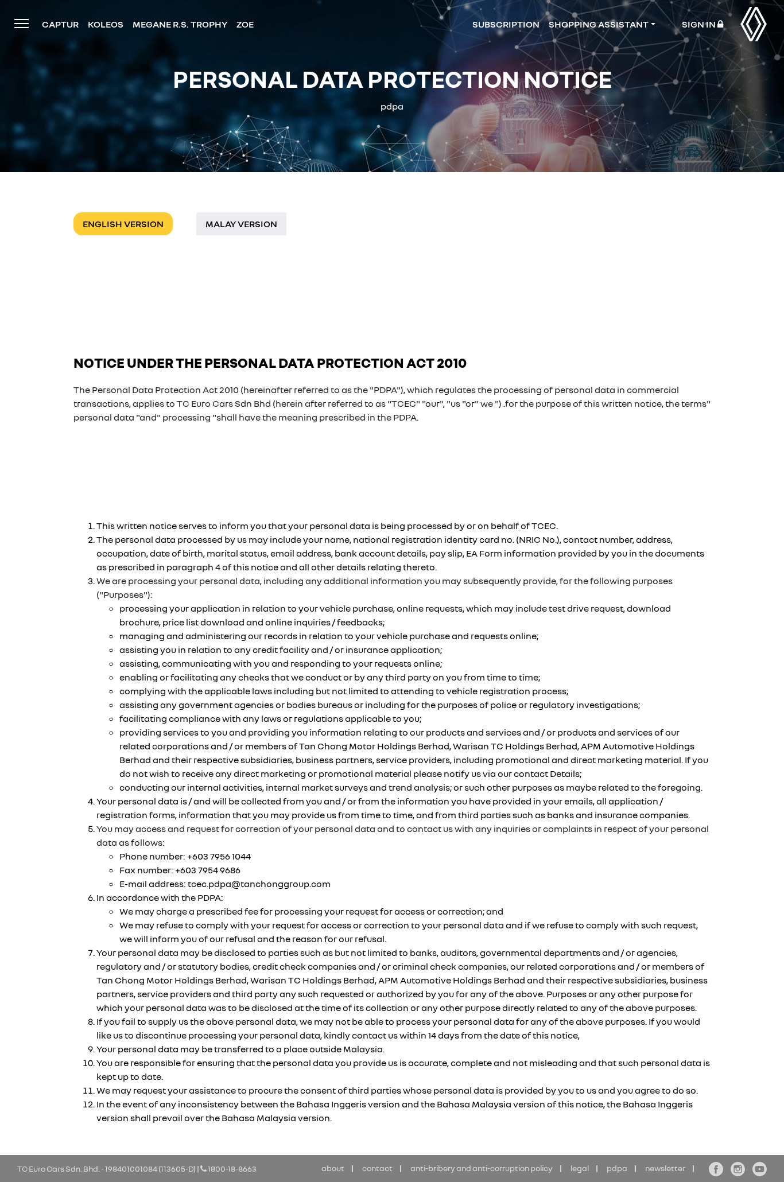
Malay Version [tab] (241, 224)
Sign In (699, 24)
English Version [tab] (123, 224)
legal (579, 1168)
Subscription (506, 24)
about (332, 1168)
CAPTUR (60, 24)
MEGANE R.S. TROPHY (180, 24)
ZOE (245, 24)
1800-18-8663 (232, 1168)
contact (377, 1168)
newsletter (665, 1168)
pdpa (617, 1168)
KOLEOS (105, 24)
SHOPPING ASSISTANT (599, 24)
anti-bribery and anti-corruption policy (481, 1168)
